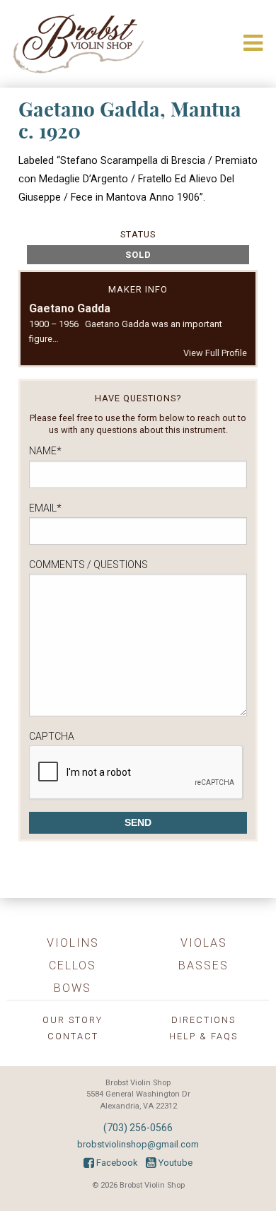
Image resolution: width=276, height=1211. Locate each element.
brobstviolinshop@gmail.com (138, 1144)
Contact (72, 1036)
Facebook (115, 1162)
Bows (72, 988)
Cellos (72, 965)
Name (45, 450)
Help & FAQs (203, 1036)
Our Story (72, 1020)
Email (45, 508)
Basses (203, 965)
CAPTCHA (51, 736)
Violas (203, 943)
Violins (73, 943)
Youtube (174, 1162)
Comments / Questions (88, 564)
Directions (203, 1020)
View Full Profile (215, 353)
